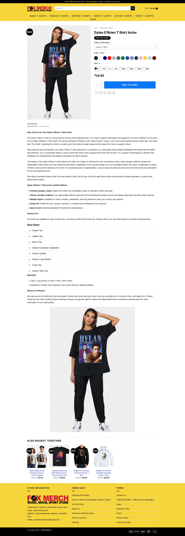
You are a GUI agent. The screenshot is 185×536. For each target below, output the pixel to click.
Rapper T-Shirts (81, 16)
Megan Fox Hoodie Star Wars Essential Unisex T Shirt (103, 473)
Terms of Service (79, 518)
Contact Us (121, 495)
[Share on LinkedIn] (114, 93)
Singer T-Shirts (59, 16)
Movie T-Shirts (103, 16)
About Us (76, 509)
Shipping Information (81, 495)
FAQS (119, 513)
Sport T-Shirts (144, 16)
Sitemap (75, 522)
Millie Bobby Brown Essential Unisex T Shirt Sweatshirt (37, 473)
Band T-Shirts (38, 16)
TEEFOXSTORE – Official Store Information (135, 500)
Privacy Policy (122, 518)
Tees (95, 28)
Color (96, 53)
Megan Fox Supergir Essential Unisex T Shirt (81, 473)
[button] (151, 8)
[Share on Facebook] (96, 93)
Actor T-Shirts (123, 16)
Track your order (123, 522)
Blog (93, 19)
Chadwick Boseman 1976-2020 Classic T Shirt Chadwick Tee (59, 473)
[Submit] (133, 8)
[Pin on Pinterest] (109, 93)
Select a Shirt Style (102, 43)
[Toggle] (29, 230)
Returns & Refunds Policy (83, 513)
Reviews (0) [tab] (44, 126)
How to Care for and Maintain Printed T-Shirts (91, 500)
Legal (118, 504)
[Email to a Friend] (105, 93)
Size (96, 63)
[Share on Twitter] (101, 93)
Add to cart (130, 85)
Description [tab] (32, 126)
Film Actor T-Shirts (106, 28)
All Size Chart (78, 504)
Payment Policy (123, 509)
